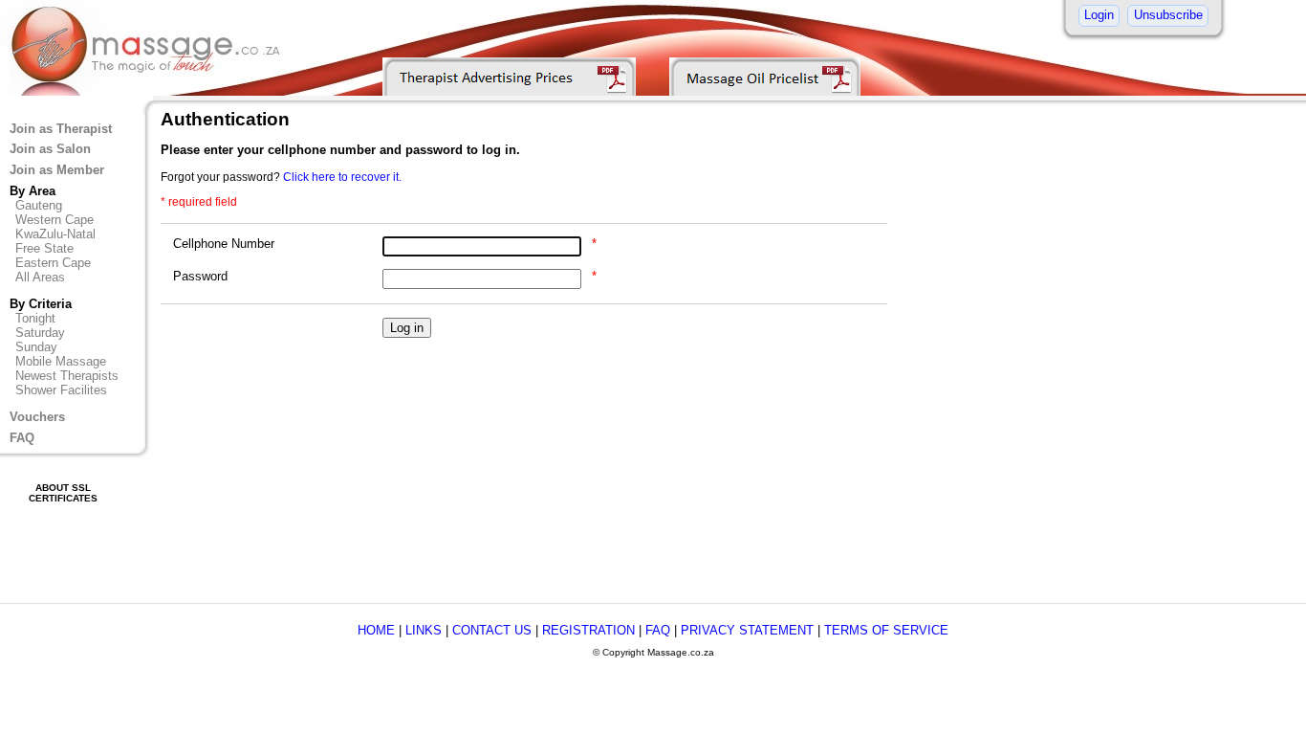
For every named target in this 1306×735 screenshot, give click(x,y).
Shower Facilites (61, 390)
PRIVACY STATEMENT (747, 630)
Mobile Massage (60, 361)
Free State (44, 248)
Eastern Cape (53, 263)
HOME (376, 630)
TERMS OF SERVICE (886, 630)
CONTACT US (492, 630)
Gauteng (38, 205)
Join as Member (57, 170)
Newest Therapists (67, 375)
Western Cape (54, 219)
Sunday (36, 347)
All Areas (40, 277)
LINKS (423, 630)
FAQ (22, 438)
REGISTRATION (588, 630)
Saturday (40, 332)
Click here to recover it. (342, 177)
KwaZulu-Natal (55, 234)
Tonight (35, 318)
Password (200, 276)
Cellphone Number (223, 243)
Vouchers (37, 417)
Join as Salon (50, 149)
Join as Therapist (61, 129)
